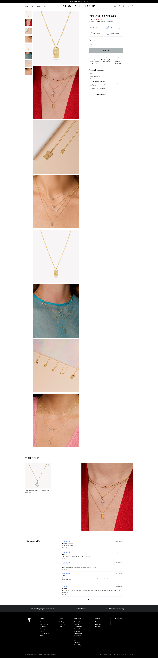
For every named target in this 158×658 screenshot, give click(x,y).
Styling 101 (62, 624)
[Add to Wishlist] (48, 465)
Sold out (106, 50)
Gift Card (42, 631)
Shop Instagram (44, 633)
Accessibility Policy (119, 654)
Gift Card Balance (79, 638)
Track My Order (78, 622)
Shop (26, 6)
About (39, 6)
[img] (66, 541)
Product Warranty (79, 631)
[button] (93, 599)
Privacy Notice (129, 654)
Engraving (92, 40)
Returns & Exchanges (80, 629)
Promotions (77, 635)
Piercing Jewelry (44, 629)
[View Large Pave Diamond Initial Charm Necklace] (38, 476)
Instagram (98, 624)
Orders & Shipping (79, 626)
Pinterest (97, 626)
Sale (41, 635)
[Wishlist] (124, 6)
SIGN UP (120, 623)
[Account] (128, 6)
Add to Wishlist (122, 16)
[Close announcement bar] (132, 1)
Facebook (98, 622)
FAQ (75, 640)
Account (76, 624)
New (33, 6)
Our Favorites (44, 624)
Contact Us (77, 642)
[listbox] (106, 44)
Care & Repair (78, 633)
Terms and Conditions (106, 654)
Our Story (61, 622)
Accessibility (77, 645)
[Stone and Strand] (79, 6)
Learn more (118, 63)
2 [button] (91, 599)
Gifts (45, 6)
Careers (61, 626)
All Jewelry (43, 626)
